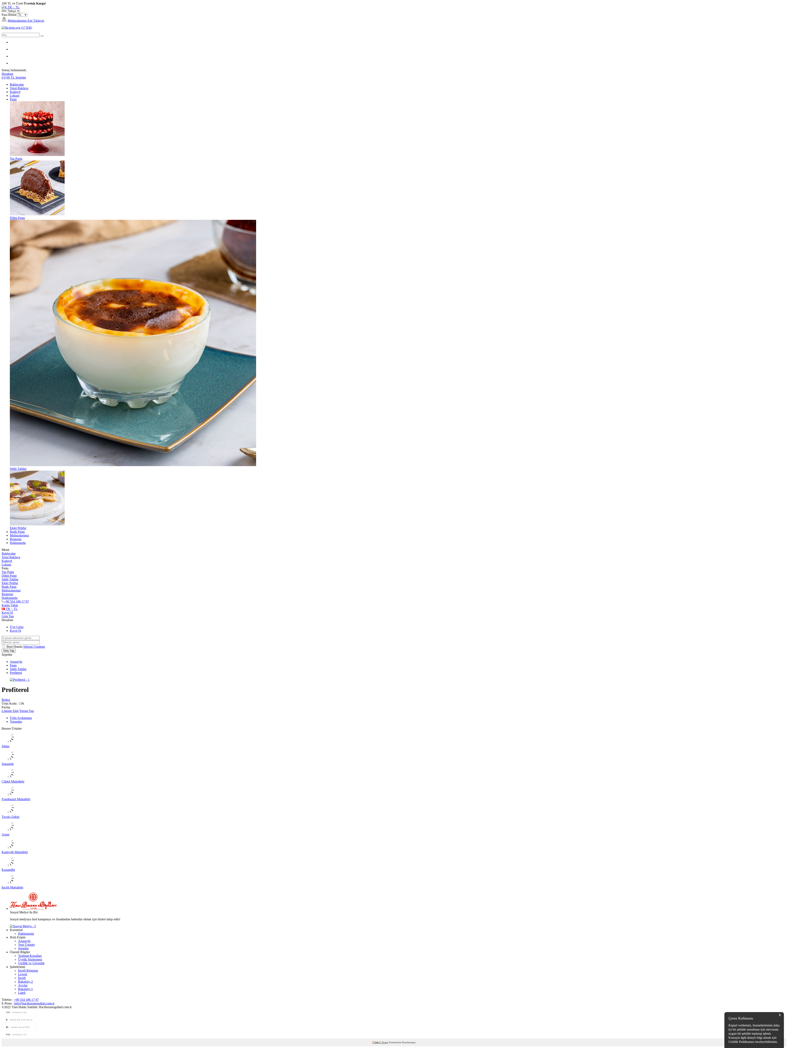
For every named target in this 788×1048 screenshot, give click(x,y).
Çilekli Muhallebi (13, 781)
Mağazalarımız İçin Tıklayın (26, 20)
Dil (4, 11)
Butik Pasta (17, 531)
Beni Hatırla (15, 646)
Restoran (15, 539)
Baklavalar (17, 84)
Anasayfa (16, 661)
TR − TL (13, 7)
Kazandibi (8, 869)
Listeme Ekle (10, 711)
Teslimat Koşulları (30, 955)
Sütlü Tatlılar (10, 579)
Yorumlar (16, 721)
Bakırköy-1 (25, 989)
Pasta (13, 99)
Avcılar (22, 985)
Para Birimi (9, 14)
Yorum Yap (26, 711)
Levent (22, 974)
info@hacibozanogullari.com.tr (34, 1003)
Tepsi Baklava (19, 88)
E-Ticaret (383, 1042)
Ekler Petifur (10, 583)
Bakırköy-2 (25, 981)
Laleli (21, 992)
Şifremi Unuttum (34, 646)
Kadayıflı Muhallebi (15, 852)
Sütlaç (6, 746)
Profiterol (16, 672)
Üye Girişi (16, 627)
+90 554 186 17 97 (16, 601)
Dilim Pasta (9, 575)
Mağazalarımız (19, 535)
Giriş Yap (8, 616)
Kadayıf (15, 92)
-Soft (375, 1042)
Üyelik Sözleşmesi (30, 959)
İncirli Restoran (28, 970)
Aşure (5, 834)
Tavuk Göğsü (10, 817)
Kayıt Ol (7, 612)
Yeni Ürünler (26, 944)
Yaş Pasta (8, 572)
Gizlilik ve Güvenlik (31, 963)
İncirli (22, 978)
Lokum (14, 95)
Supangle (8, 764)
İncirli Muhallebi (12, 887)
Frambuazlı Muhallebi (16, 799)
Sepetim (23, 948)
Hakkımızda (18, 543)
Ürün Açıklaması (21, 718)
